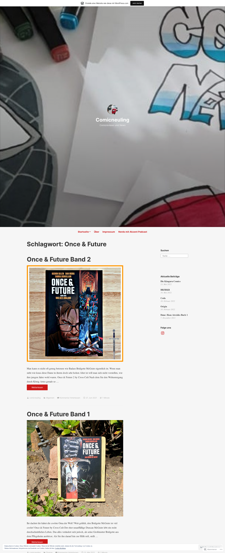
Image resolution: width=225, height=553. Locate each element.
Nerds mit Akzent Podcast (132, 232)
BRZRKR (165, 289)
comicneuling (35, 398)
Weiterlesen (35, 388)
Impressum (108, 232)
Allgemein (50, 398)
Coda (163, 298)
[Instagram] (163, 333)
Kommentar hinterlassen (70, 398)
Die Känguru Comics (171, 281)
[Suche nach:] (174, 255)
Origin (164, 306)
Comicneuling (112, 120)
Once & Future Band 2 (59, 259)
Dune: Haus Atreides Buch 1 (174, 315)
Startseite (83, 232)
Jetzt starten (137, 3)
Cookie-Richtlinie (60, 548)
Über (96, 232)
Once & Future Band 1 (58, 414)
